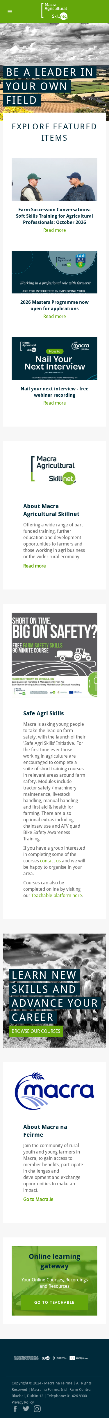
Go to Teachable (54, 1302)
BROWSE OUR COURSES (36, 1031)
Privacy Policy (23, 1402)
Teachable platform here (56, 895)
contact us (51, 861)
